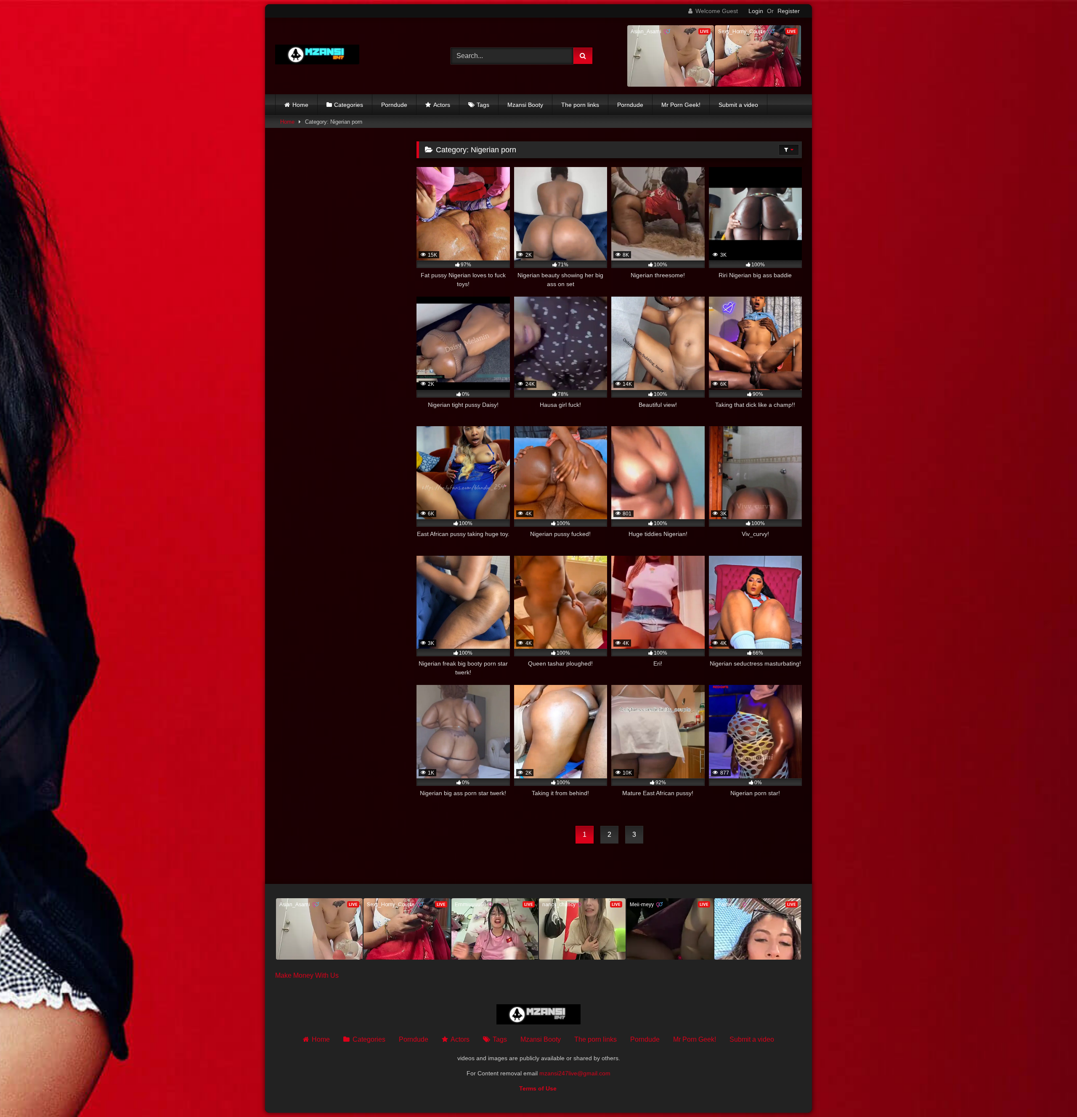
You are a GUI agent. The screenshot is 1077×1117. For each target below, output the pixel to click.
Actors (441, 104)
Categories (348, 104)
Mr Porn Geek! (680, 104)
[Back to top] (1051, 1092)
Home (300, 104)
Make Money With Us (307, 975)
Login (755, 11)
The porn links (580, 104)
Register (788, 11)
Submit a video (738, 104)
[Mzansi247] (317, 56)
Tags (483, 104)
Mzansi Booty (525, 104)
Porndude (394, 104)
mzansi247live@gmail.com (574, 1073)
